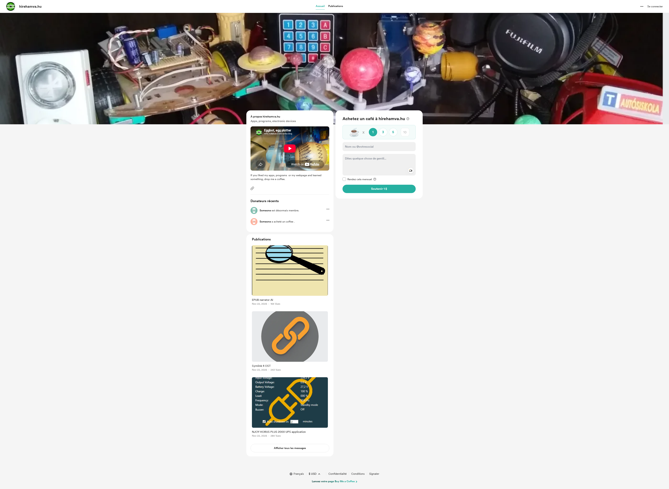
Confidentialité (337, 473)
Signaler (374, 473)
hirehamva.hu (30, 6)
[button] (320, 6)
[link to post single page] (290, 276)
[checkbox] (357, 179)
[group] (290, 276)
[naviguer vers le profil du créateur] (10, 6)
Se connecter (655, 6)
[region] (379, 154)
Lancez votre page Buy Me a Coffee (333, 481)
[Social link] (252, 188)
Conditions (358, 473)
